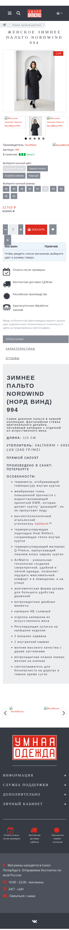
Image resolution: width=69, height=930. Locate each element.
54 (45, 188)
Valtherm (42, 523)
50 (29, 188)
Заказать (38, 229)
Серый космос (37, 168)
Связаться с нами (22, 896)
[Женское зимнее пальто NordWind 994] (34, 80)
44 (6, 188)
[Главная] (4, 25)
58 (61, 188)
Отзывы (13, 358)
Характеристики (20, 348)
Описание (15, 339)
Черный (33, 175)
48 (22, 188)
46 (14, 188)
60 (6, 196)
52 (37, 188)
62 (14, 196)
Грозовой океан (14, 168)
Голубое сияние (14, 175)
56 (53, 188)
